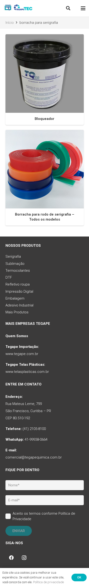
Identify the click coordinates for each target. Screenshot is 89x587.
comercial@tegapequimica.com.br (33, 457)
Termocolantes (17, 270)
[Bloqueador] (44, 73)
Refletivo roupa (17, 284)
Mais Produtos (16, 312)
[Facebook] (11, 558)
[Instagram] (24, 558)
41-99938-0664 (36, 439)
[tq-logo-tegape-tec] (18, 8)
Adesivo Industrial (19, 305)
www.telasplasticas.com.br (27, 372)
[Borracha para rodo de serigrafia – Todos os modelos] (44, 169)
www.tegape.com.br (21, 354)
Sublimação (14, 263)
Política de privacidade (48, 582)
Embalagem (14, 298)
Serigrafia (13, 256)
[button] (68, 8)
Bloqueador (44, 119)
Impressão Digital (19, 291)
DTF (8, 277)
